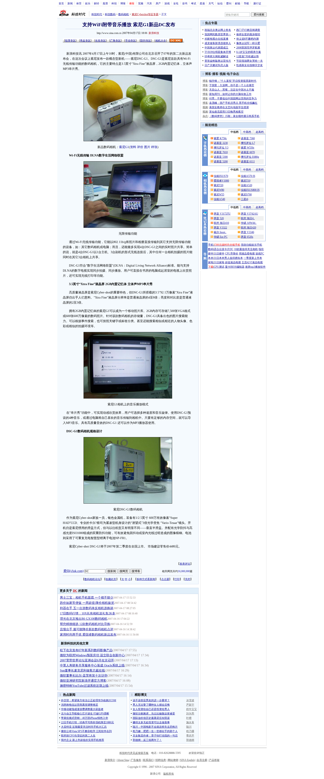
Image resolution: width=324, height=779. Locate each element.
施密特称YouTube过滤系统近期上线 (84, 685)
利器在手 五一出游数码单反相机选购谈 (86, 608)
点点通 (165, 579)
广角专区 (115, 40)
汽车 (149, 3)
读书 (184, 3)
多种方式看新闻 (146, 579)
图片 (147, 147)
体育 (79, 3)
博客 (123, 3)
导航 (246, 3)
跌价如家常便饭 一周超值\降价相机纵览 (87, 603)
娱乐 (87, 3)
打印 (177, 579)
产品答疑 (214, 760)
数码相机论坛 (92, 579)
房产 (158, 3)
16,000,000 (184, 571)
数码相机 (123, 14)
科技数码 (110, 14)
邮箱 (237, 3)
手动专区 (130, 40)
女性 (176, 3)
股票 (105, 3)
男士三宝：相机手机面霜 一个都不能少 (86, 597)
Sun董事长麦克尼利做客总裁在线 (82, 670)
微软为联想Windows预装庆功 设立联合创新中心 (92, 655)
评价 (140, 147)
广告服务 (136, 760)
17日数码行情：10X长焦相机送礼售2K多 (87, 613)
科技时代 (96, 14)
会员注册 (202, 760)
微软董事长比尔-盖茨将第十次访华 (83, 675)
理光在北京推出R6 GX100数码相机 (83, 618)
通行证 (257, 3)
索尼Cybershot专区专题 (145, 14)
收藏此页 (111, 579)
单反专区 (85, 40)
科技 (114, 3)
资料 (133, 147)
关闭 (187, 579)
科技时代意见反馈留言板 (134, 753)
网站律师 (173, 760)
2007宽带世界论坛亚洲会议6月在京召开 (87, 660)
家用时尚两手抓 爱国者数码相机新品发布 (88, 634)
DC (75, 590)
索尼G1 (124, 147)
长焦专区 (100, 40)
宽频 (140, 3)
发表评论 (185, 563)
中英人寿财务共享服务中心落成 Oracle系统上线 (92, 665)
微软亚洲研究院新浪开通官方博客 (83, 680)
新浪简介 (110, 760)
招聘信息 (160, 760)
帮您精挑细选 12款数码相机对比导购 (85, 624)
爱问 (228, 3)
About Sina (123, 760)
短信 (220, 3)
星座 (202, 3)
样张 (154, 147)
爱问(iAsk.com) (73, 571)
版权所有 (168, 773)
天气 (211, 3)
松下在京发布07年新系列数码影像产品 (86, 650)
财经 (96, 3)
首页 (61, 3)
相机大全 (160, 40)
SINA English (187, 760)
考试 (193, 3)
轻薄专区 (70, 40)
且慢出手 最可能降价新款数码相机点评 (86, 629)
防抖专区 (145, 40)
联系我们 (148, 760)
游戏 (167, 3)
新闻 (70, 3)
